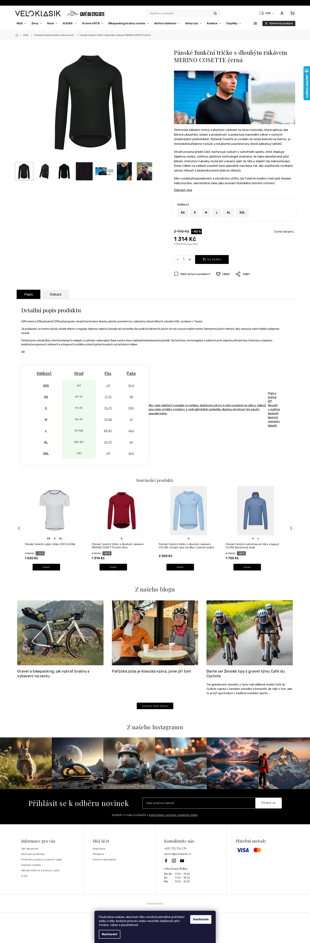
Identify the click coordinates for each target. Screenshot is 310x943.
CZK (268, 13)
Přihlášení (98, 854)
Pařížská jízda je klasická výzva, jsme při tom (151, 671)
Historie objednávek (104, 859)
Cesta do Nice (155, 903)
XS (48, 538)
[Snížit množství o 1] (178, 260)
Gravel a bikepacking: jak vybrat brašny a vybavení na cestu (53, 673)
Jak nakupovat (29, 848)
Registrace (99, 848)
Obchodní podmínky (33, 854)
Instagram (174, 860)
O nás (24, 875)
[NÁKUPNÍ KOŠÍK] (291, 13)
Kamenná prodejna (281, 23)
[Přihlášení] (282, 13)
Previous (19, 528)
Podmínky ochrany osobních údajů (41, 859)
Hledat (215, 13)
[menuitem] (21, 23)
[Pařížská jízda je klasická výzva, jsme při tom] (155, 632)
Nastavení (109, 934)
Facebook (166, 860)
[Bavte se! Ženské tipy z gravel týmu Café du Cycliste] (249, 632)
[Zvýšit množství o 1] (190, 260)
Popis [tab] (28, 294)
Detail (46, 567)
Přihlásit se (268, 803)
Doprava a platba (31, 864)
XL (60, 538)
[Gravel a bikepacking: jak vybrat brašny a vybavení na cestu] (60, 632)
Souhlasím (201, 919)
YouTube (182, 860)
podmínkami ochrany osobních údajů (173, 815)
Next (292, 528)
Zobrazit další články (155, 705)
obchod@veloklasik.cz (177, 854)
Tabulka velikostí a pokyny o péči (40, 870)
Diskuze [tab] (56, 294)
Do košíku (214, 259)
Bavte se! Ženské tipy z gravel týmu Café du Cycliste (245, 673)
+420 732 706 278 (175, 848)
